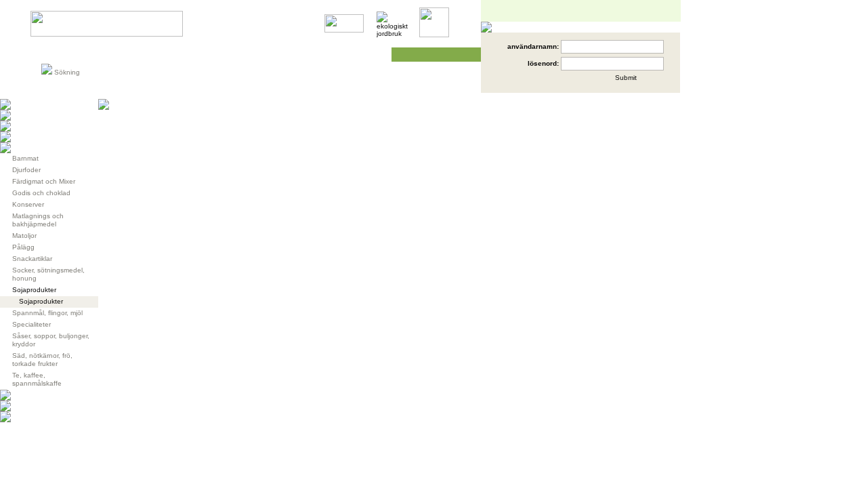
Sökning (67, 72)
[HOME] (106, 34)
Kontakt (362, 54)
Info (191, 54)
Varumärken (133, 54)
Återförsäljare (272, 54)
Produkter (63, 54)
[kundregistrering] (561, 83)
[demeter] (344, 30)
